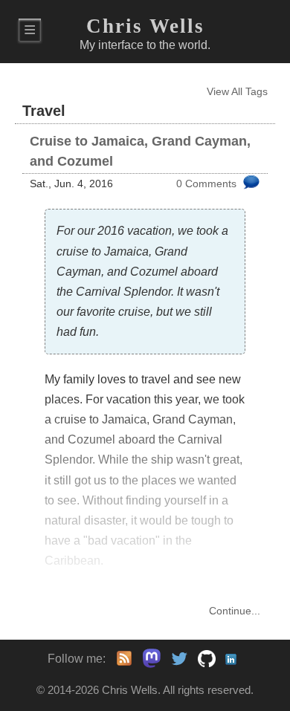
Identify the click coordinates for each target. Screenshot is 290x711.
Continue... (234, 611)
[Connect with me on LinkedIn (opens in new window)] (234, 658)
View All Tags (237, 91)
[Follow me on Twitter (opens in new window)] (179, 658)
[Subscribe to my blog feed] (124, 658)
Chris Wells (145, 26)
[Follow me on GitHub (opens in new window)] (207, 658)
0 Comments (206, 183)
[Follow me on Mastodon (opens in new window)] (148, 658)
